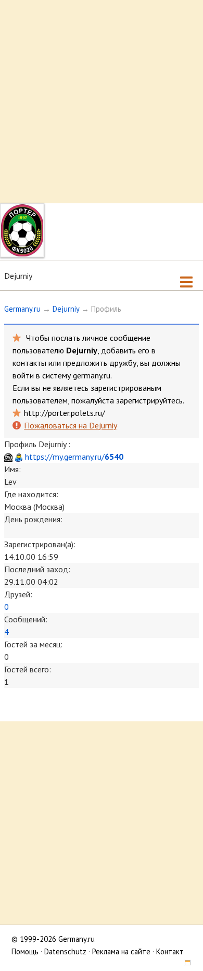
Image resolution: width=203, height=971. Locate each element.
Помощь (25, 951)
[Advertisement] (101, 101)
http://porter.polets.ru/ (64, 413)
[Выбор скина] (184, 964)
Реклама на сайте (121, 951)
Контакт (170, 951)
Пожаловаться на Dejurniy (70, 425)
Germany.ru (22, 309)
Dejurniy (66, 309)
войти (23, 375)
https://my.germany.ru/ (74, 456)
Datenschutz (65, 951)
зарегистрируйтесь (149, 400)
